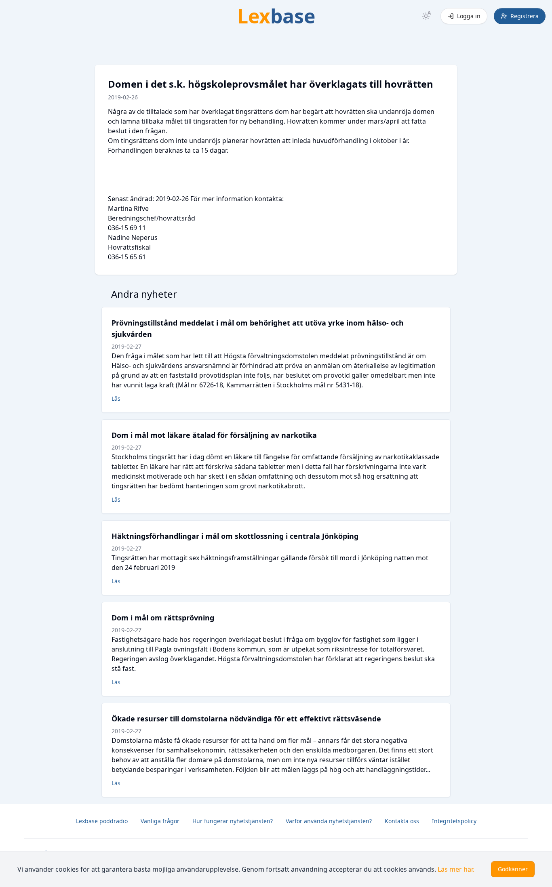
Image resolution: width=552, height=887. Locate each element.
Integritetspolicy (454, 821)
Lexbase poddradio (102, 821)
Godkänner (513, 869)
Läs (116, 398)
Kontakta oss (402, 821)
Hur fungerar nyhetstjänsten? (232, 821)
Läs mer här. (456, 869)
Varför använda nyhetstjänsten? (329, 821)
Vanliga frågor (160, 821)
